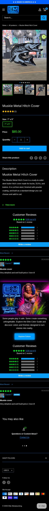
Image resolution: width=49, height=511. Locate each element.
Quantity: (6, 140)
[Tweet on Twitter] (40, 158)
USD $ (6, 470)
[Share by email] (45, 158)
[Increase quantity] (27, 139)
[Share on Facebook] (31, 158)
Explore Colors (25, 336)
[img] (5, 260)
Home (4, 25)
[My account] (40, 9)
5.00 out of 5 (31, 220)
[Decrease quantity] (14, 139)
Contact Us (24, 437)
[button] (8, 111)
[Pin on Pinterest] (36, 158)
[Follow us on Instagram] (8, 482)
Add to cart (24, 148)
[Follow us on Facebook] (4, 482)
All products (13, 25)
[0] (44, 9)
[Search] (44, 17)
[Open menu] (3, 10)
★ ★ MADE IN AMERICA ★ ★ (24, 2)
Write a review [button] (24, 244)
